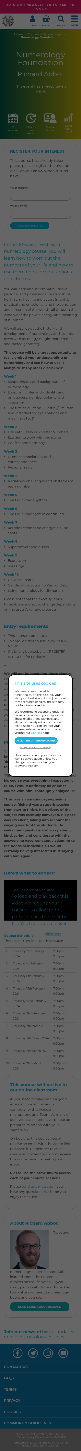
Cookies (36, 733)
